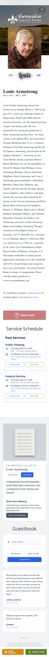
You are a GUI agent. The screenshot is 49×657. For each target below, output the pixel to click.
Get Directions (14, 364)
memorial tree (34, 292)
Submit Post (24, 559)
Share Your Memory (17, 515)
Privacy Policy (17, 645)
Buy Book (27, 474)
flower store (32, 297)
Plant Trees (34, 364)
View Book (12, 474)
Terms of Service (32, 645)
